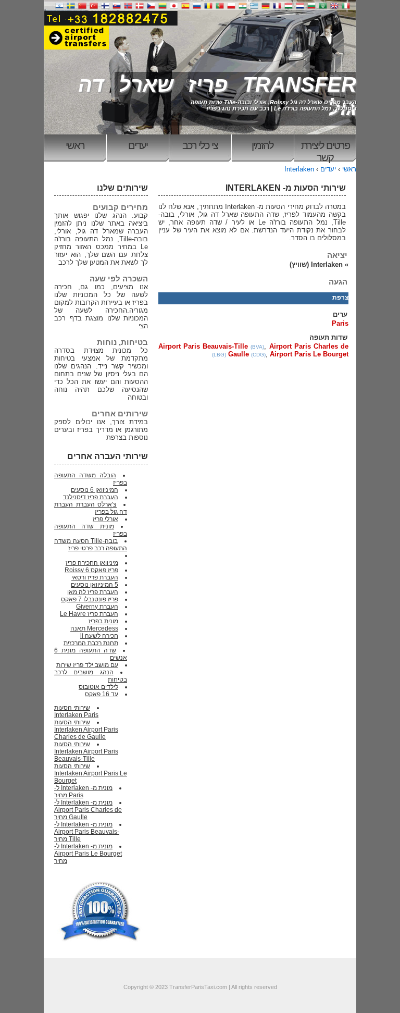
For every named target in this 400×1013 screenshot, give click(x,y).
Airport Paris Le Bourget (309, 354)
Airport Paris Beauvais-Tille (203, 346)
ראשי (75, 145)
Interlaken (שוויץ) (316, 264)
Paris (340, 323)
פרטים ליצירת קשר (325, 151)
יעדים (137, 145)
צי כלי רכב (200, 145)
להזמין (262, 145)
